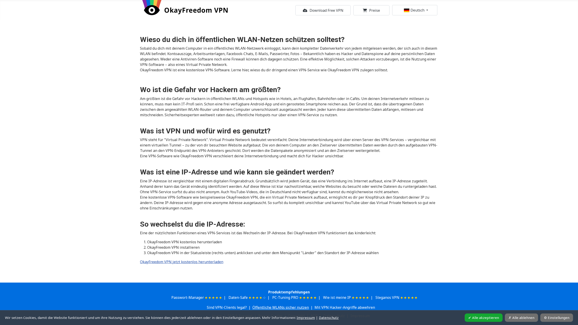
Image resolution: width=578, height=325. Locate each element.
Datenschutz (329, 317)
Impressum (306, 317)
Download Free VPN (326, 10)
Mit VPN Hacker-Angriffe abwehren (345, 307)
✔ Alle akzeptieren (483, 317)
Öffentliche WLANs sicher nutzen (280, 307)
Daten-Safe (238, 297)
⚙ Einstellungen (556, 317)
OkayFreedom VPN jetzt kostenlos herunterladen (181, 261)
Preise (374, 10)
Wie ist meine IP (337, 297)
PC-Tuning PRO (285, 297)
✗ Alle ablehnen (521, 317)
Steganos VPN (387, 297)
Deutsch (417, 10)
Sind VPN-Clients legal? (227, 307)
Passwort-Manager (187, 297)
